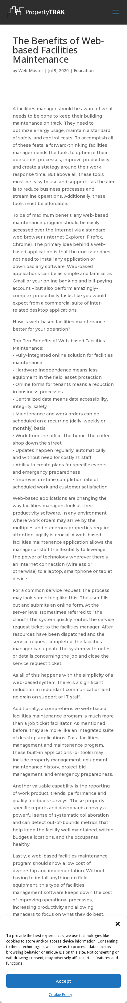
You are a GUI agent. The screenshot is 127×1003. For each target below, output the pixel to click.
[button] (118, 924)
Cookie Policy (60, 994)
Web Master (30, 70)
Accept (63, 981)
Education (84, 70)
